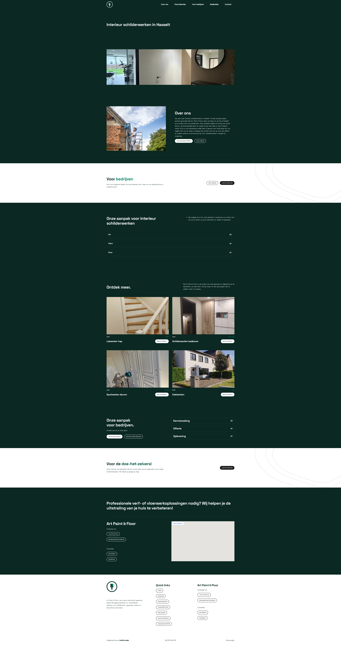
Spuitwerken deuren (117, 394)
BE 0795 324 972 (170, 640)
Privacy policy (230, 640)
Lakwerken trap (114, 341)
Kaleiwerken (178, 394)
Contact (228, 4)
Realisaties (214, 4)
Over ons (164, 4)
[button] (170, 234)
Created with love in (118, 640)
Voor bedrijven (198, 4)
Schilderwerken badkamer (185, 341)
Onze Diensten (180, 4)
